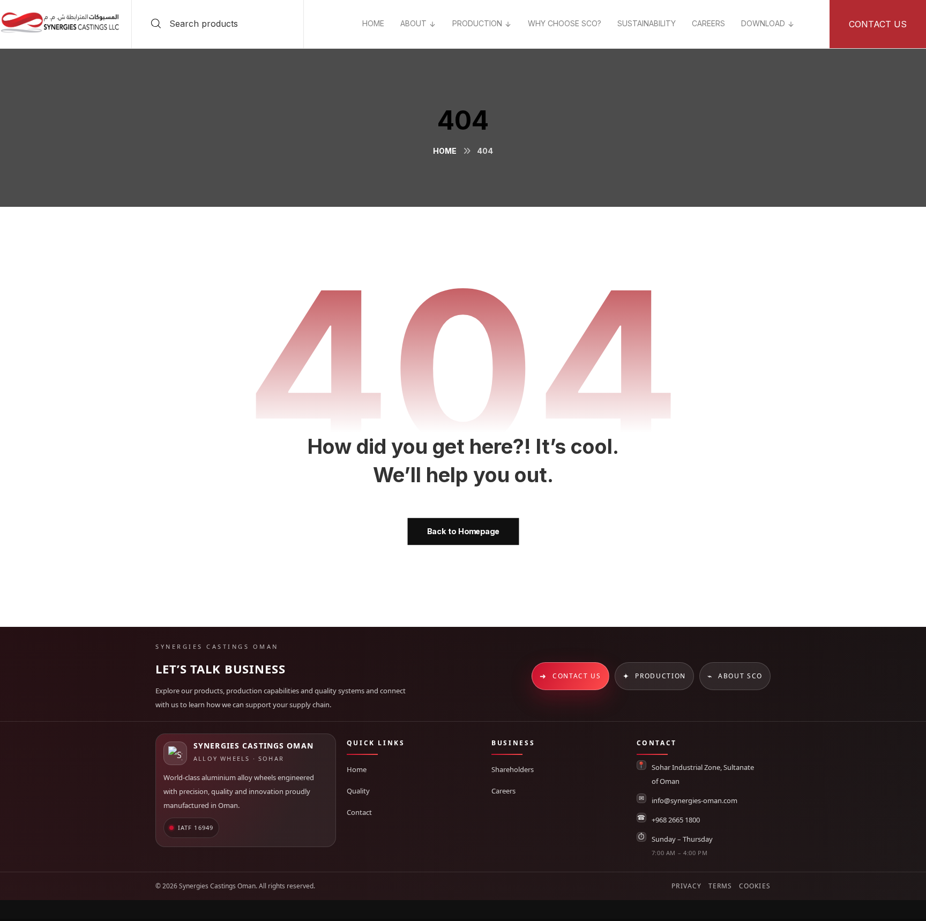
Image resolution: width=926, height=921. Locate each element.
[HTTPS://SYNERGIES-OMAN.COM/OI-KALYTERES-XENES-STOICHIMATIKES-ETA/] (811, 16)
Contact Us (570, 676)
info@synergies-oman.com (694, 800)
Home (357, 769)
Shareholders (512, 769)
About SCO (735, 676)
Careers (503, 791)
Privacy (686, 885)
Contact (359, 812)
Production (654, 676)
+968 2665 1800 (676, 820)
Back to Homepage (463, 531)
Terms (720, 885)
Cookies (755, 885)
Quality (358, 791)
